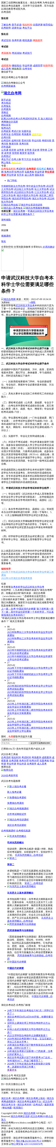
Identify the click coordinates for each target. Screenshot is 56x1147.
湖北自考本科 (24, 1104)
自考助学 (6, 28)
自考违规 (14, 760)
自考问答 (6, 137)
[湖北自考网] (11, 93)
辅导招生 (48, 24)
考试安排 (6, 40)
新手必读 (16, 24)
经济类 (12, 150)
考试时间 (21, 168)
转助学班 (48, 65)
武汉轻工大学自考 (23, 189)
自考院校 (16, 134)
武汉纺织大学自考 (23, 192)
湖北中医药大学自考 (27, 195)
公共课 (4, 150)
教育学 (23, 153)
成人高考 (6, 68)
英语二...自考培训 (33, 883)
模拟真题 (27, 40)
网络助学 (38, 40)
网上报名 (6, 162)
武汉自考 (47, 1101)
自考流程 (6, 757)
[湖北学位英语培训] (30, 205)
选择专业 (16, 28)
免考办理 (9, 172)
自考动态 (38, 1104)
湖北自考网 (19, 211)
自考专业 (6, 134)
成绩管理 (38, 65)
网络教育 (16, 68)
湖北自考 (6, 1098)
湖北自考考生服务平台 (29, 1101)
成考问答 (16, 140)
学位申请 (11, 175)
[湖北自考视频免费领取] (36, 208)
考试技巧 (27, 53)
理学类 (43, 150)
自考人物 (16, 159)
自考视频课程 (8, 830)
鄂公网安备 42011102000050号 (27, 1144)
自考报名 (6, 106)
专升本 (20, 175)
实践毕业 (26, 131)
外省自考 (36, 159)
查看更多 (12, 1070)
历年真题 (6, 147)
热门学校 (12, 180)
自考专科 (27, 68)
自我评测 (38, 24)
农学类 (7, 153)
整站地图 (7, 1107)
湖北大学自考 (39, 198)
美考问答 (24, 143)
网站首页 (6, 125)
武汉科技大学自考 (25, 305)
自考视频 (6, 115)
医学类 (31, 153)
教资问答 (14, 143)
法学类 (20, 150)
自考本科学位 (18, 587)
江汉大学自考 (41, 192)
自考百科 (6, 140)
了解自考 (6, 24)
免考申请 (16, 40)
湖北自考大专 (8, 1104)
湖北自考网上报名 (35, 1098)
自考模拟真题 (23, 830)
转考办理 (19, 172)
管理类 (15, 153)
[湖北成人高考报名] (12, 208)
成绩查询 (6, 65)
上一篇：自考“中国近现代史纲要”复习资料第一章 (27, 608)
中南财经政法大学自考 (13, 186)
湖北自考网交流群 (20, 1116)
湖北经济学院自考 (21, 198)
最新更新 (49, 1104)
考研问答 (46, 140)
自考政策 (6, 131)
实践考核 (29, 172)
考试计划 (16, 131)
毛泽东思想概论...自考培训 (29, 855)
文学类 (28, 150)
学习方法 (26, 159)
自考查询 (6, 109)
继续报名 (16, 65)
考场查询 (6, 53)
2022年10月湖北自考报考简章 (16, 578)
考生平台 (27, 28)
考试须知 (16, 53)
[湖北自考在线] (9, 205)
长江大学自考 (41, 189)
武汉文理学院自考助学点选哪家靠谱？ (27, 1035)
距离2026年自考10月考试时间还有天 (21, 118)
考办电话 (6, 103)
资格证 (4, 112)
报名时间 (27, 24)
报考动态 (6, 128)
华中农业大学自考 (35, 186)
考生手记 (6, 159)
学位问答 (36, 140)
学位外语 (21, 763)
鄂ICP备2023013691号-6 (28, 1141)
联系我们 (18, 1107)
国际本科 (39, 175)
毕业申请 (27, 65)
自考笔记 (6, 156)
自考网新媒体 (8, 86)
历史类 (35, 150)
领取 (32, 302)
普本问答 (26, 140)
